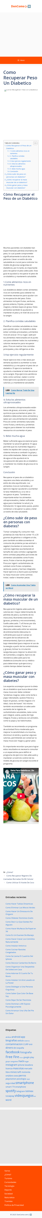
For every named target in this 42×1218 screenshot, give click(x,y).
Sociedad (8, 1193)
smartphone (25, 1082)
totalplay (10, 1096)
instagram (11, 1064)
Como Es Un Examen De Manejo (20, 935)
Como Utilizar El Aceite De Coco (20, 882)
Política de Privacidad (14, 1205)
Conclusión (14, 171)
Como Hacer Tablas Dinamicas (19, 903)
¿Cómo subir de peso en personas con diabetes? (16, 175)
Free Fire (12, 1057)
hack (21, 1061)
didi (30, 1044)
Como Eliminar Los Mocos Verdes (20, 907)
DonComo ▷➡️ (21, 6)
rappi (28, 1079)
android (16, 1036)
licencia (9, 1068)
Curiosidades (10, 1182)
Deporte (8, 1189)
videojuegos (24, 1095)
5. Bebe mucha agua (17, 169)
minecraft (15, 1072)
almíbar (8, 1037)
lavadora (29, 1065)
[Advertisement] (21, 34)
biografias (11, 1040)
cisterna (27, 1041)
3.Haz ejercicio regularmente (20, 161)
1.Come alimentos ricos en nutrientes (19, 152)
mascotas (18, 1068)
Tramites (8, 1201)
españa (20, 1047)
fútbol (21, 1057)
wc (35, 1096)
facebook (13, 1052)
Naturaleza (9, 1197)
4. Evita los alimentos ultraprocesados (17, 165)
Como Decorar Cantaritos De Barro (21, 963)
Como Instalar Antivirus (16, 945)
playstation (11, 1078)
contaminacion (14, 1044)
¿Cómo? (9, 872)
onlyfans (9, 1075)
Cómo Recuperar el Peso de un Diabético (18, 146)
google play (29, 1057)
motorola (26, 1072)
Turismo (8, 1178)
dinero (9, 1047)
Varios (7, 1170)
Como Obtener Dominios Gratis (19, 918)
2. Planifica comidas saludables (17, 157)
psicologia (21, 1078)
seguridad (10, 1083)
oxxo (16, 1075)
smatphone (20, 1086)
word (8, 1099)
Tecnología (9, 1186)
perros (22, 1075)
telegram (20, 1091)
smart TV (10, 1086)
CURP (25, 1044)
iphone (21, 1065)
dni (15, 1047)
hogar (26, 1061)
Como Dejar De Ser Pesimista (18, 1000)
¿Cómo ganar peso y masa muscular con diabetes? (16, 186)
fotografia (26, 1052)
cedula (20, 1040)
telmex (29, 1091)
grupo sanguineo (12, 1061)
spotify (11, 1091)
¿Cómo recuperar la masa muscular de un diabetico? (16, 181)
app (23, 1036)
